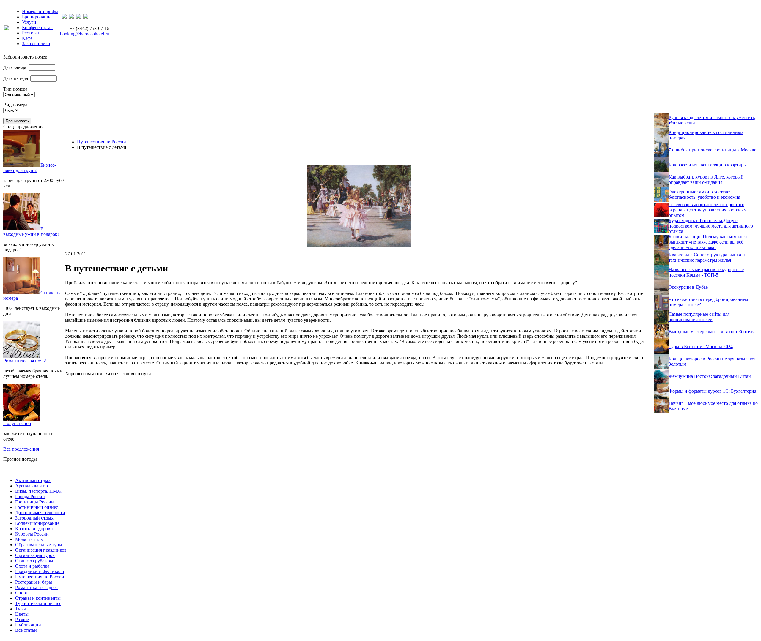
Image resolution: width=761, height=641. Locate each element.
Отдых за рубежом (34, 560)
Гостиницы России (34, 501)
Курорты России (32, 533)
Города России (30, 496)
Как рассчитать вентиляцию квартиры (708, 164)
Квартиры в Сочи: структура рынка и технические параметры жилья (707, 257)
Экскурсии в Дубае (688, 287)
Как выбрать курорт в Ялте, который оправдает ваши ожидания (706, 179)
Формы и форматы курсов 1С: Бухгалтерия (712, 391)
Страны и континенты (38, 598)
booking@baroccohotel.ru (84, 33)
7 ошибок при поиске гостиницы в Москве (712, 149)
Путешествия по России (101, 141)
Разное (22, 619)
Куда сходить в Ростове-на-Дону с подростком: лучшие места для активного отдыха (711, 226)
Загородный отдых (34, 517)
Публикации (28, 624)
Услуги (29, 22)
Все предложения (21, 448)
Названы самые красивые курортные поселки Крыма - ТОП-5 (706, 272)
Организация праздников (41, 549)
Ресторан (31, 32)
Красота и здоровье (34, 528)
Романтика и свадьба (36, 587)
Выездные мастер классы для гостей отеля (711, 331)
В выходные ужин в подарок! (31, 231)
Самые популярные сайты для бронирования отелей (699, 317)
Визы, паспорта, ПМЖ (38, 491)
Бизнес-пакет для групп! (29, 167)
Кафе (27, 38)
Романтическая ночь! (24, 360)
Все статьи (26, 630)
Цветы (22, 614)
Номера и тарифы (40, 11)
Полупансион (17, 423)
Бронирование (36, 16)
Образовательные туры (38, 544)
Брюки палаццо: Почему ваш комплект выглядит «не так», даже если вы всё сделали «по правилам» (708, 242)
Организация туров (35, 555)
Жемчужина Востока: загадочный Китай (710, 376)
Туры (20, 608)
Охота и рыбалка (32, 566)
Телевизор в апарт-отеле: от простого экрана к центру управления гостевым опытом (708, 210)
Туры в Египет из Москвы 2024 (701, 346)
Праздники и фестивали (39, 571)
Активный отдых (33, 480)
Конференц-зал (37, 27)
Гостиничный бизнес (36, 507)
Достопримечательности (40, 512)
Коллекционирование (37, 523)
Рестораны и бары (33, 582)
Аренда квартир (31, 485)
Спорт (21, 592)
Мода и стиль (29, 539)
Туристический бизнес (38, 603)
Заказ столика (36, 43)
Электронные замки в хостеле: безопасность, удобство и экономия (704, 194)
